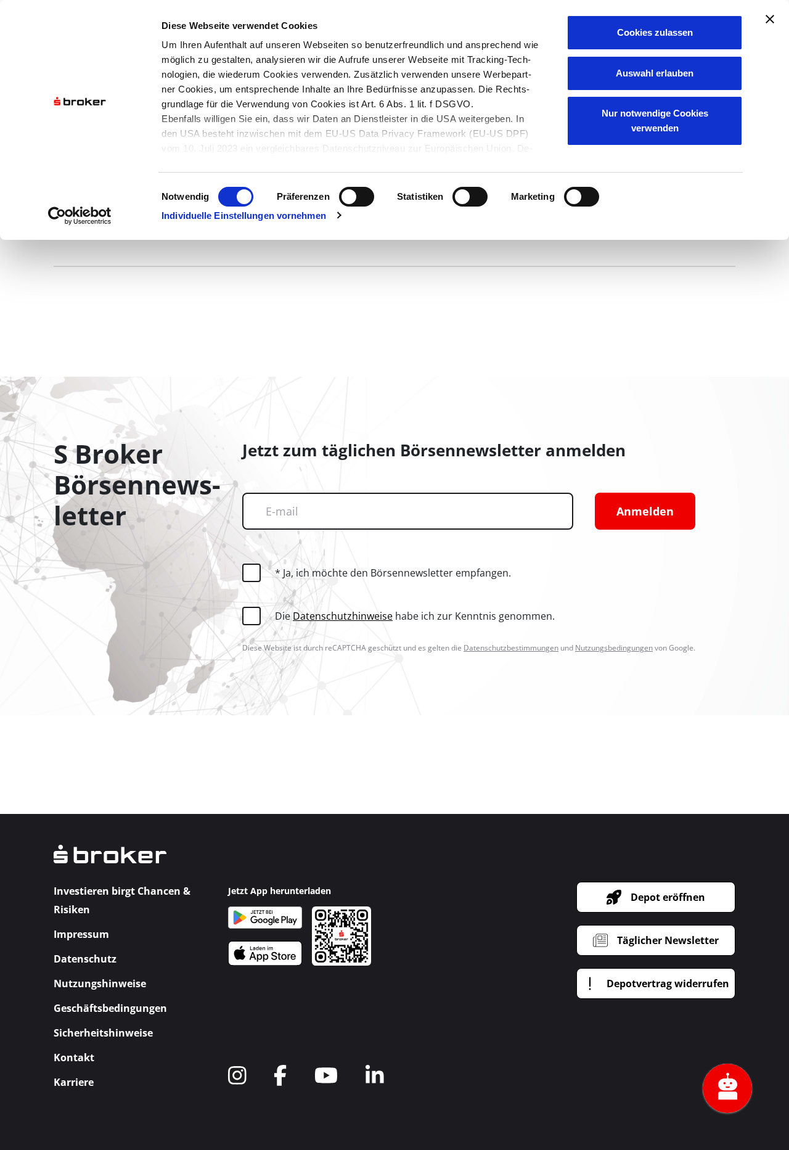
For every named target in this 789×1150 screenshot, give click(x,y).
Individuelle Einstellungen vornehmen (243, 215)
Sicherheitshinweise (103, 1033)
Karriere (74, 1082)
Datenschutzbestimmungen (511, 648)
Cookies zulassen (655, 32)
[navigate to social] (237, 1075)
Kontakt (74, 1057)
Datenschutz (85, 959)
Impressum (81, 934)
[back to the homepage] (110, 862)
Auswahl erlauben (654, 73)
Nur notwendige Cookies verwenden (655, 120)
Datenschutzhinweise (343, 616)
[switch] (356, 197)
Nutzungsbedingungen (614, 648)
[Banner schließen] (770, 19)
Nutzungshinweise (100, 983)
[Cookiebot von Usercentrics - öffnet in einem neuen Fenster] (80, 216)
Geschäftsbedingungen (110, 1008)
